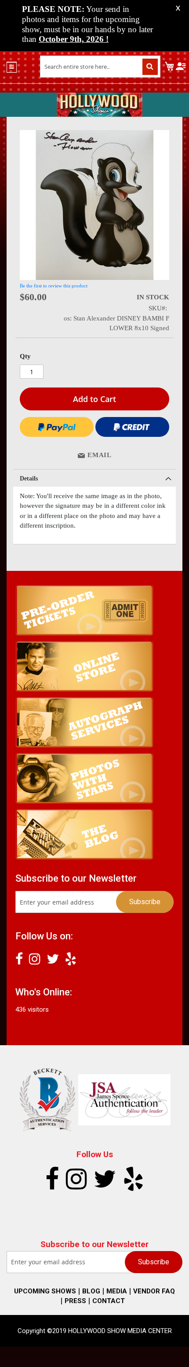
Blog (91, 1291)
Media (116, 1291)
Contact (108, 1301)
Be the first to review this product (53, 285)
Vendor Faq (154, 1291)
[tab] (94, 478)
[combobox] (100, 67)
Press (75, 1301)
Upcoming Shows (45, 1291)
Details (29, 478)
